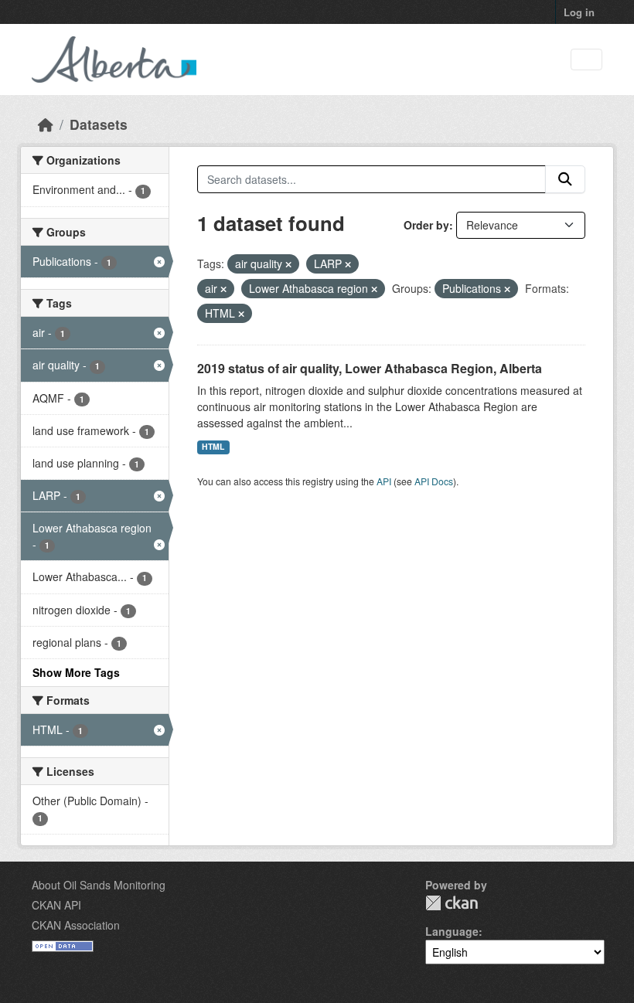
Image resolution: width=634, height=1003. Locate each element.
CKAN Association (76, 925)
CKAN (451, 903)
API (384, 481)
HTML (213, 446)
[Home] (45, 124)
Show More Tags (76, 672)
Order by (426, 225)
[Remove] (288, 264)
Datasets (99, 124)
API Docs (433, 481)
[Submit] (565, 179)
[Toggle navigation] (586, 60)
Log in (579, 12)
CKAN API (56, 905)
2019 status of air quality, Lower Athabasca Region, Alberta (369, 368)
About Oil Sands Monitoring (98, 884)
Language (452, 931)
